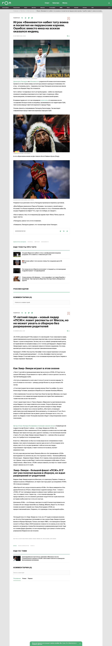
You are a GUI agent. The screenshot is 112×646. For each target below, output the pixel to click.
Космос (85, 7)
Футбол (34, 7)
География (52, 7)
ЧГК (92, 7)
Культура (56, 3)
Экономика (5, 7)
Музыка (42, 7)
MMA (61, 7)
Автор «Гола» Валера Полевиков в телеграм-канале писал (34, 426)
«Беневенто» (34, 81)
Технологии (16, 7)
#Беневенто (45, 241)
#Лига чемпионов (23, 545)
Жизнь (64, 3)
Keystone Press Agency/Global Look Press (25, 78)
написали (44, 100)
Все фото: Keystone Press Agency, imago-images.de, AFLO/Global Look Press (34, 538)
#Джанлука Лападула (19, 241)
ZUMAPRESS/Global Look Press (21, 153)
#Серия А (30, 241)
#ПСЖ (15, 545)
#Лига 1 (32, 545)
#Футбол (37, 241)
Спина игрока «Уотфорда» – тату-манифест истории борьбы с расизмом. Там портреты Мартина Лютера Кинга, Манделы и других (43, 279)
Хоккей (76, 7)
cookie (57, 643)
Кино (25, 7)
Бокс (68, 7)
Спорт (47, 3)
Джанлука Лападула (20, 81)
